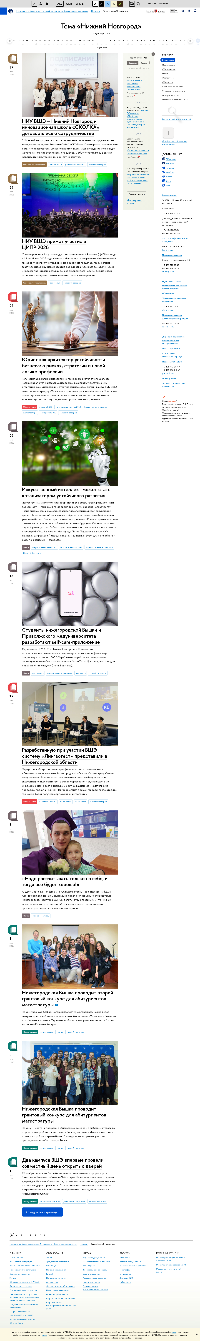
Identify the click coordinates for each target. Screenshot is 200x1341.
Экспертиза (168, 77)
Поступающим (169, 64)
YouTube (170, 163)
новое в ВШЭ (55, 164)
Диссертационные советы (95, 1269)
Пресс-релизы (169, 378)
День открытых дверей (74, 1201)
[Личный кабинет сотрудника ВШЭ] (189, 11)
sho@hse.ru (167, 309)
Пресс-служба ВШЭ (172, 361)
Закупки (13, 1278)
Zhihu (168, 181)
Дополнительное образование (60, 1286)
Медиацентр (125, 1274)
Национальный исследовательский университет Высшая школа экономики (43, 1244)
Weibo (169, 176)
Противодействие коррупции (23, 1290)
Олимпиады (51, 1265)
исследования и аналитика (59, 673)
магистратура (30, 412)
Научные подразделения (94, 1257)
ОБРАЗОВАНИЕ (54, 1253)
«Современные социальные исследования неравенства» (134, 84)
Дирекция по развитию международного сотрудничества (173, 340)
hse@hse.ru (167, 249)
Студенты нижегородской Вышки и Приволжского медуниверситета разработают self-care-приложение (61, 635)
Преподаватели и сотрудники (23, 1269)
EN (176, 11)
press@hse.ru (168, 373)
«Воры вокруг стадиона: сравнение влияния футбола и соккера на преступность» (138, 178)
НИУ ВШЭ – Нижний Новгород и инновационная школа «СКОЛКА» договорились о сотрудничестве (60, 127)
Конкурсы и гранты (91, 1282)
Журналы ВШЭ (126, 1278)
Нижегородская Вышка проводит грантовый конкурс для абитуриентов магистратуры (64, 1114)
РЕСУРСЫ (125, 1253)
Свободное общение (172, 86)
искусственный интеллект (44, 547)
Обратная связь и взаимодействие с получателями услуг (61, 1305)
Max (168, 185)
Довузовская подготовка (57, 1261)
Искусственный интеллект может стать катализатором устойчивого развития (66, 492)
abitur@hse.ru (168, 271)
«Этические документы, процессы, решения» (138, 151)
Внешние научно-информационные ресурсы (95, 1288)
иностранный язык (47, 801)
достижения (38, 673)
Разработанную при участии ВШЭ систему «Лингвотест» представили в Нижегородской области (64, 755)
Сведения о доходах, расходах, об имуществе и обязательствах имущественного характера (24, 1297)
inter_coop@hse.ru (171, 348)
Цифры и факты (16, 1257)
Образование (168, 69)
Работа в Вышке (16, 1323)
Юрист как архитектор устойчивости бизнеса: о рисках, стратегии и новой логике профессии (63, 365)
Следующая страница (41, 1212)
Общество (167, 82)
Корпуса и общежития (20, 1274)
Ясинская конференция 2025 (99, 547)
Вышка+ (49, 1274)
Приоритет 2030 (170, 95)
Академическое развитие (94, 1278)
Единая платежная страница (22, 1319)
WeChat (170, 172)
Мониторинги (89, 1265)
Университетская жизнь (173, 90)
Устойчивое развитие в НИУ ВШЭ (25, 1265)
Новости (84, 1244)
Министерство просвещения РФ (171, 1264)
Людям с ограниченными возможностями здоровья (21, 1313)
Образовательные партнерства (60, 1298)
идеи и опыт (54, 282)
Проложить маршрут (172, 356)
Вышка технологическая (95, 406)
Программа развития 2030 (175, 99)
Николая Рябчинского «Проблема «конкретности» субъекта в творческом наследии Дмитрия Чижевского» (138, 119)
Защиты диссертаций (92, 1274)
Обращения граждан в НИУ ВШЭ (25, 1282)
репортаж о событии (75, 164)
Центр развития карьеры (57, 1290)
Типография (125, 1269)
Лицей (49, 1257)
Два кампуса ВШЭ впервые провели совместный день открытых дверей (62, 1162)
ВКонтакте (171, 159)
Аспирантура (52, 1282)
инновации (81, 673)
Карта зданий (168, 353)
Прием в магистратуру (56, 1278)
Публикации (125, 1282)
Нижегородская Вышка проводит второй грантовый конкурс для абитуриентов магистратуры (67, 998)
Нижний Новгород (97, 164)
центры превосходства (71, 547)
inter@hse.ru (168, 326)
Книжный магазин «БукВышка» (133, 1265)
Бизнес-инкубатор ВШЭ (57, 1294)
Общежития (168, 293)
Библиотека (125, 1257)
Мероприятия (138, 57)
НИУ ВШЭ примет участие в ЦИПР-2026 (54, 244)
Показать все (136, 194)
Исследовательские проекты (96, 1261)
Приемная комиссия (172, 255)
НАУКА (87, 1253)
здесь (174, 1332)
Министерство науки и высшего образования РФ (170, 1259)
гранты (60, 1031)
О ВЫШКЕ (15, 1253)
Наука (165, 73)
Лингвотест (80, 801)
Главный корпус (169, 195)
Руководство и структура (21, 1261)
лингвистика (65, 801)
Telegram (170, 167)
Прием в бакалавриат (56, 1269)
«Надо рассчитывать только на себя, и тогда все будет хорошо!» (65, 881)
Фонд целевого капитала (21, 1286)
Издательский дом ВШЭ (130, 1261)
